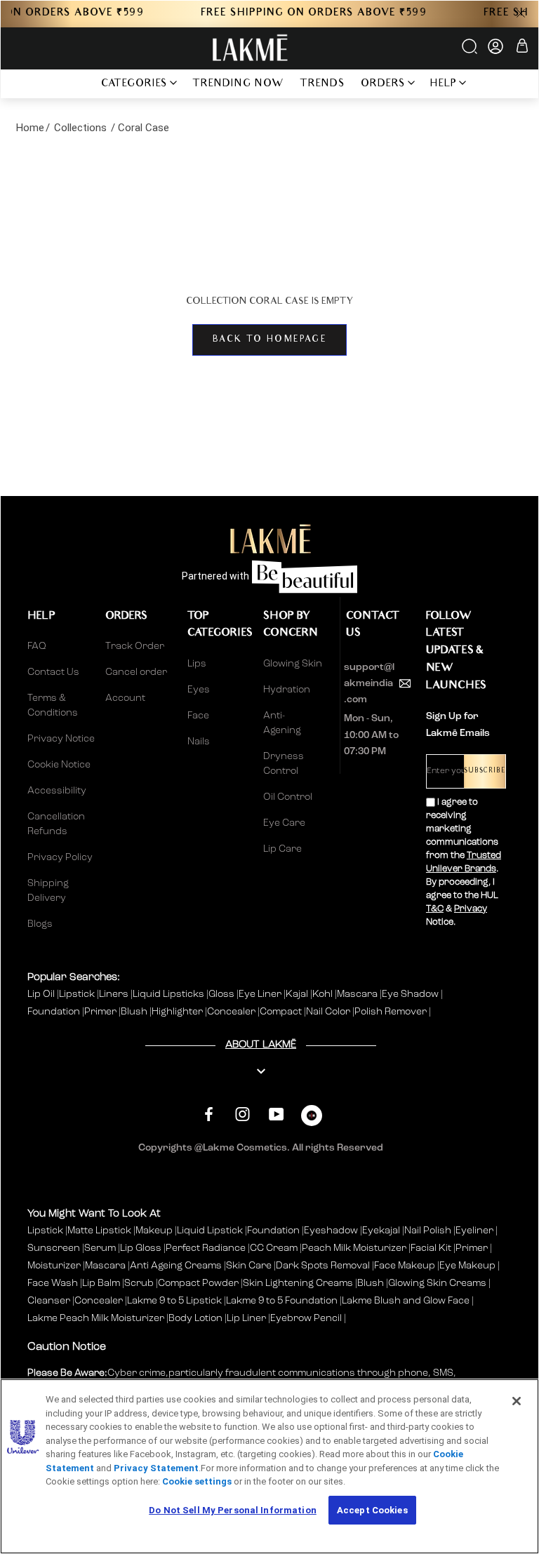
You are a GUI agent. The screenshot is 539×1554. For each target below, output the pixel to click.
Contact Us (53, 672)
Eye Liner (261, 994)
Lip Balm (101, 1283)
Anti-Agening (282, 723)
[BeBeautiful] (312, 1119)
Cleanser (48, 1301)
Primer (101, 1012)
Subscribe (484, 771)
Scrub (139, 1283)
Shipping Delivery (48, 890)
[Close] (516, 1401)
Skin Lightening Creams (298, 1283)
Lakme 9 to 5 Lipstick (174, 1301)
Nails (198, 741)
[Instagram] (242, 1114)
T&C (435, 908)
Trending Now (238, 85)
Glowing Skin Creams (437, 1283)
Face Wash (52, 1283)
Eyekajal (381, 1230)
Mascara (358, 994)
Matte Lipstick (99, 1230)
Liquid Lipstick (210, 1230)
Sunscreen (53, 1248)
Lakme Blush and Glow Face (406, 1301)
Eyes (198, 690)
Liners (115, 994)
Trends (322, 85)
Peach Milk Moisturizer (354, 1248)
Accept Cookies (372, 1510)
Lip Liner (246, 1318)
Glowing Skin (292, 664)
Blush (135, 1012)
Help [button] (443, 85)
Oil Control (287, 797)
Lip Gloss (140, 1248)
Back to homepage (269, 340)
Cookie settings (197, 1481)
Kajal (298, 994)
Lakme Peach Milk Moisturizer (95, 1318)
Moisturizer (54, 1266)
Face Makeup (404, 1266)
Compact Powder (198, 1283)
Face (198, 716)
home (30, 127)
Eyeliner (474, 1230)
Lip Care (282, 849)
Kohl (323, 994)
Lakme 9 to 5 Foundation (282, 1301)
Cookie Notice (59, 765)
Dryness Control (283, 763)
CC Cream (274, 1248)
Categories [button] (134, 85)
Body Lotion (196, 1318)
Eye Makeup (467, 1266)
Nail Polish (427, 1230)
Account (125, 698)
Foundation (54, 1012)
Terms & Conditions (52, 705)
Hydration (286, 690)
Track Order (134, 646)
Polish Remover (391, 1012)
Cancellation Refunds (56, 824)
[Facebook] (209, 1114)
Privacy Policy (60, 857)
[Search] (470, 51)
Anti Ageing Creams (176, 1266)
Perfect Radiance (206, 1248)
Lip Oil (42, 994)
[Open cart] (522, 48)
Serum (100, 1248)
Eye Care (284, 823)
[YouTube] (276, 1114)
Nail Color (329, 1012)
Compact (282, 1012)
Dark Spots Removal (323, 1266)
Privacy (470, 908)
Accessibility (56, 791)
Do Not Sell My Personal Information (233, 1510)
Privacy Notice (61, 739)
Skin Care (249, 1266)
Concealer (232, 1012)
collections (80, 127)
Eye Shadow (411, 994)
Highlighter (178, 1012)
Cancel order (136, 672)
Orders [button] (383, 85)
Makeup (154, 1230)
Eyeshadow (331, 1230)
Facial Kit (431, 1248)
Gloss (222, 994)
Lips (196, 664)
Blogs (40, 924)
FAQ (36, 646)
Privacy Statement (156, 1468)
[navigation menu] (74, 84)
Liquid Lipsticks (169, 994)
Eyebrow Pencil (306, 1318)
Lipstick (78, 994)
